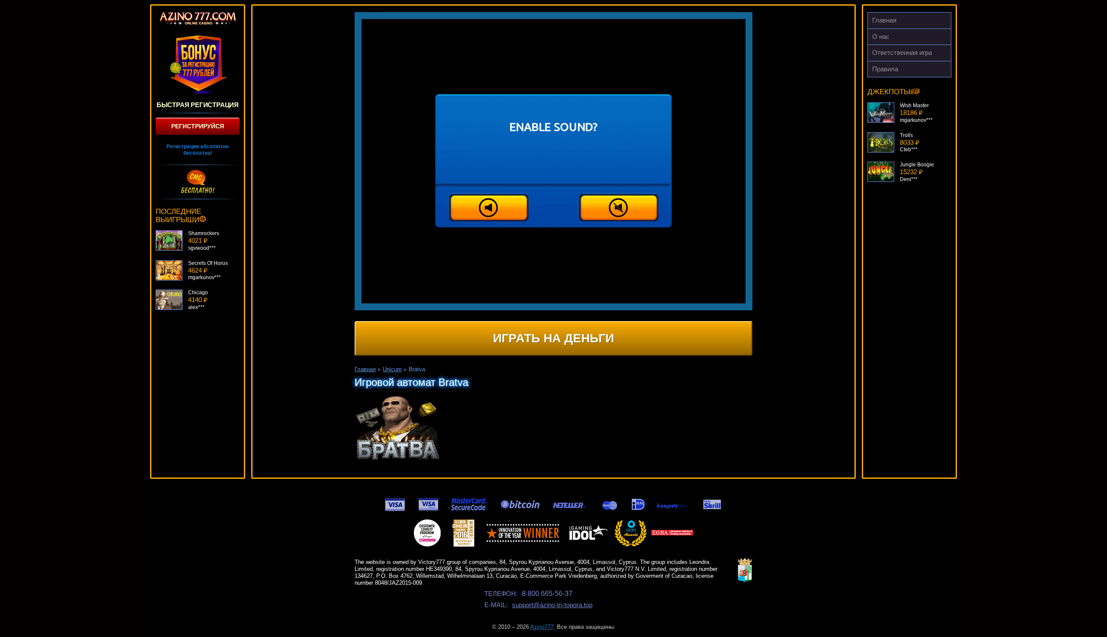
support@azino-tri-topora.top (552, 604)
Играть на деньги (553, 338)
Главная (884, 20)
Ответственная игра (902, 52)
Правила (885, 69)
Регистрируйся (197, 126)
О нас (880, 36)
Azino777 (542, 627)
